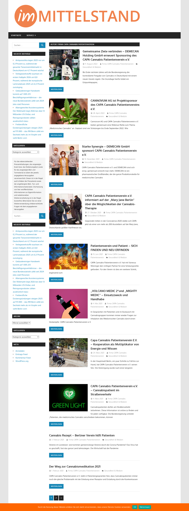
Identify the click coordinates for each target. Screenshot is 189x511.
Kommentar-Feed (23, 358)
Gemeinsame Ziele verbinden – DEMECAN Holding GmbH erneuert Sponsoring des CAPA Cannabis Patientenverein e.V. (111, 55)
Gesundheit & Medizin (92, 67)
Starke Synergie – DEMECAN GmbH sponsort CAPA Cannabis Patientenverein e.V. (109, 151)
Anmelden (20, 351)
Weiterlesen (56, 89)
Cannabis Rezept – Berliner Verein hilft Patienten (82, 435)
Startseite (16, 35)
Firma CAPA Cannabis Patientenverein (117, 64)
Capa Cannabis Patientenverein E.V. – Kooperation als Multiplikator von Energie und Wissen (115, 344)
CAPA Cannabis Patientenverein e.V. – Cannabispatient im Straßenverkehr (114, 390)
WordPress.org (22, 361)
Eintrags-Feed (22, 354)
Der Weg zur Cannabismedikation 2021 (74, 466)
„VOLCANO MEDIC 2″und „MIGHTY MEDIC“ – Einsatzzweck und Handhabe (114, 295)
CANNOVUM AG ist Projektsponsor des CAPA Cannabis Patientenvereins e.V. (115, 105)
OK (135, 507)
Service (30, 35)
